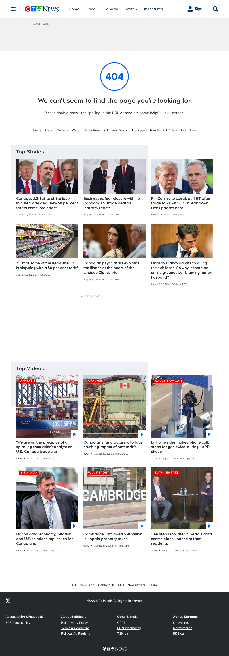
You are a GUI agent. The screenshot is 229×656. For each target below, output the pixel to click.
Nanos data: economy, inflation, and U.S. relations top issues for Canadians (44, 539)
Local (91, 9)
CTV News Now (174, 130)
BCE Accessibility (17, 622)
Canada (111, 9)
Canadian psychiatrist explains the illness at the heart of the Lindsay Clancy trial (111, 268)
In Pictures (153, 9)
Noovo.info (181, 622)
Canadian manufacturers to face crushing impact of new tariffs (113, 444)
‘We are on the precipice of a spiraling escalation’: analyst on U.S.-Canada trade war (44, 447)
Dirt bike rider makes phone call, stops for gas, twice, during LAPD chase (180, 447)
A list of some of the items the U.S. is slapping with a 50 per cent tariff (47, 265)
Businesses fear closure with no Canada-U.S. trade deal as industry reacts (111, 203)
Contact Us (106, 585)
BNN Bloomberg (129, 628)
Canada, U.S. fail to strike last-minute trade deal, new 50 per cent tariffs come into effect (47, 203)
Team (153, 585)
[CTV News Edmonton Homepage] (42, 9)
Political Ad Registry (75, 633)
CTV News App (83, 585)
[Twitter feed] (8, 600)
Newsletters (136, 585)
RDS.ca (178, 633)
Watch (131, 9)
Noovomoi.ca (182, 628)
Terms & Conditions (75, 628)
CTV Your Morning (117, 130)
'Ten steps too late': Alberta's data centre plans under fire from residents (181, 539)
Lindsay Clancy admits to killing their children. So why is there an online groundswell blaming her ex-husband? (182, 270)
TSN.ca (122, 633)
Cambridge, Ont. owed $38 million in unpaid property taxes (112, 536)
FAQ (121, 585)
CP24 (121, 622)
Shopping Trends (146, 130)
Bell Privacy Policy (74, 622)
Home (74, 9)
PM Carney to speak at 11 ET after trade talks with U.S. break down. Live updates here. (181, 203)
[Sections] (13, 8)
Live (193, 130)
